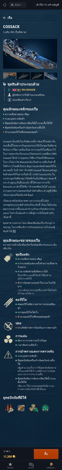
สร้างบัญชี (53, 4)
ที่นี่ (14, 231)
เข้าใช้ (39, 4)
